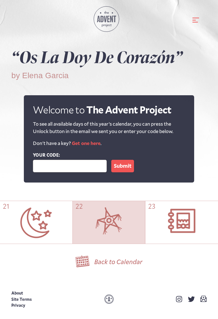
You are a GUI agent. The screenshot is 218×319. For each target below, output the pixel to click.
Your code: (46, 155)
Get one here (86, 143)
